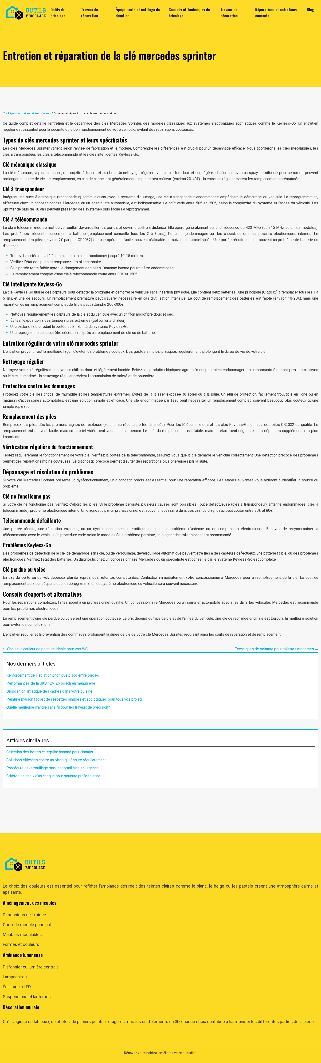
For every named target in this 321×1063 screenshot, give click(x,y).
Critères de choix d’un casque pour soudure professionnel (53, 776)
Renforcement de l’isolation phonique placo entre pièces (52, 675)
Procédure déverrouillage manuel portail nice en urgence (52, 768)
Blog (310, 9)
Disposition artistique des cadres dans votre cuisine (49, 691)
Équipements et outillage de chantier (137, 13)
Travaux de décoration (229, 13)
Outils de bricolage (58, 13)
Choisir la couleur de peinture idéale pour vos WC (47, 649)
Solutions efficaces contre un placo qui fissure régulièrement (56, 760)
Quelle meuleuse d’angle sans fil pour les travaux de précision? (58, 707)
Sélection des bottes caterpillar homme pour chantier (49, 752)
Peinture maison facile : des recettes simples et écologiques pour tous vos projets (74, 699)
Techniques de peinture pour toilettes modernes (274, 649)
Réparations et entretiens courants (276, 13)
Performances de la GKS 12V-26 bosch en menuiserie (50, 683)
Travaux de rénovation (89, 13)
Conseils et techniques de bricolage (189, 13)
